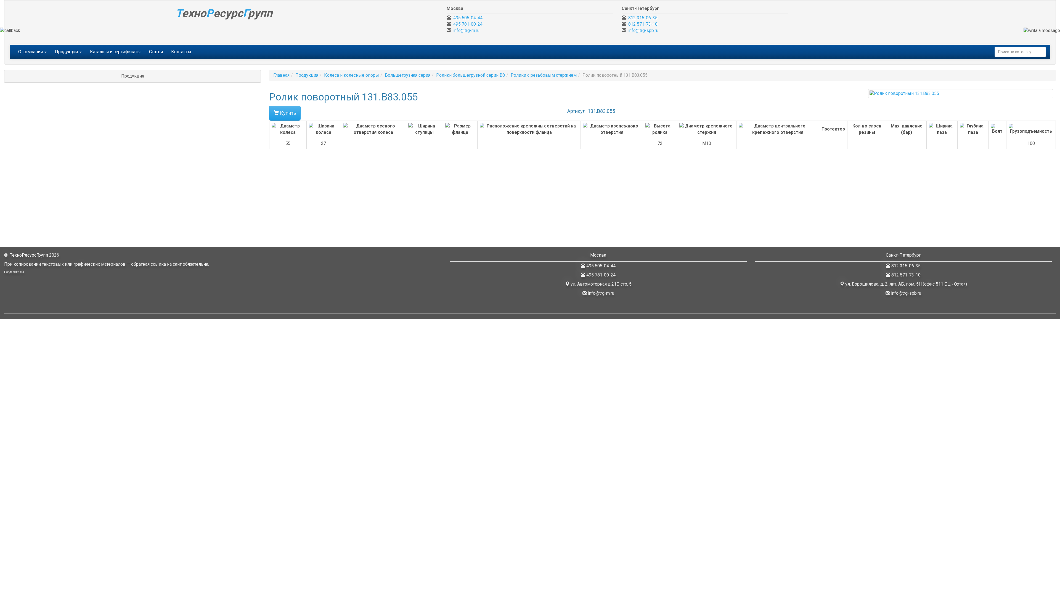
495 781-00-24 (468, 24)
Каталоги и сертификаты (115, 51)
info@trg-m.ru (466, 30)
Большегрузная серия (407, 75)
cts (22, 271)
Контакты (181, 51)
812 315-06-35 (643, 17)
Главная (281, 75)
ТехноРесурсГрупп (29, 255)
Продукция (306, 75)
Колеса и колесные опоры (351, 75)
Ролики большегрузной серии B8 (470, 75)
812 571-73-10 (643, 24)
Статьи (156, 51)
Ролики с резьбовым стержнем (544, 75)
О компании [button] (31, 51)
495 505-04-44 (468, 17)
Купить (287, 113)
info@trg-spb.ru (643, 30)
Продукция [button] (67, 51)
